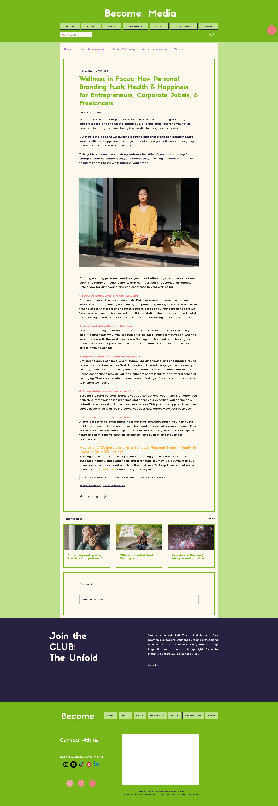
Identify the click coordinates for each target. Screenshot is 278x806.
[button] (272, 373)
